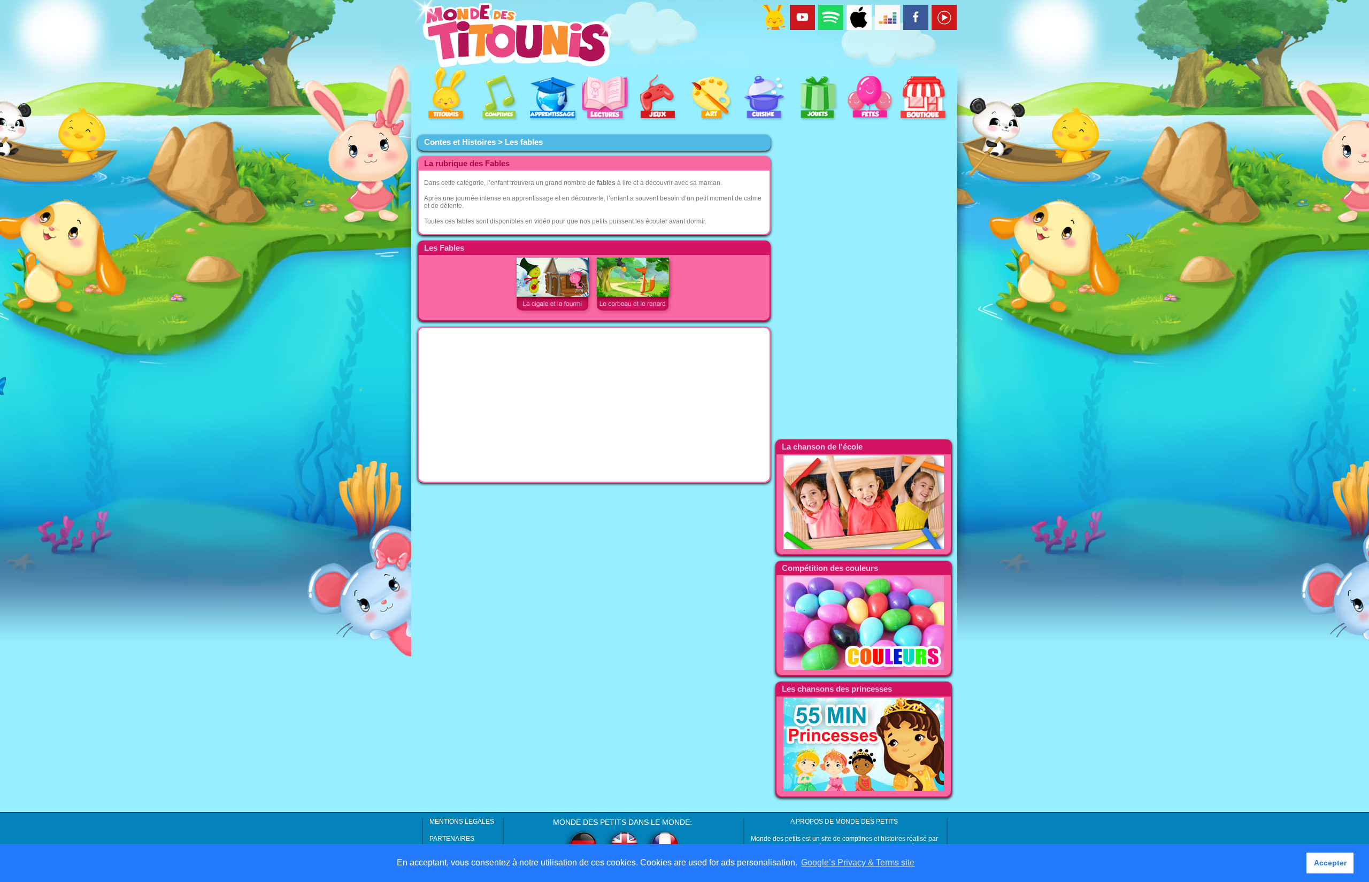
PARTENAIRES (451, 838)
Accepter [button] (1330, 862)
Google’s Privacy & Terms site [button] (857, 862)
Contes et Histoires (460, 142)
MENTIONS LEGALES (461, 821)
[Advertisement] (594, 404)
